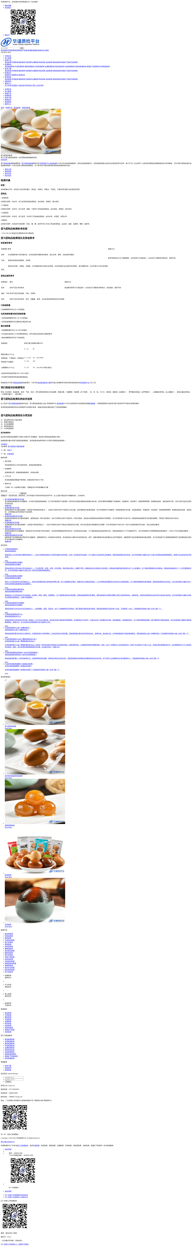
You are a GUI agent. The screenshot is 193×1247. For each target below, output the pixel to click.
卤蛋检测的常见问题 (12, 508)
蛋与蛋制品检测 (27, 163)
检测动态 (8, 73)
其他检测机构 (105, 66)
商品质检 (4, 50)
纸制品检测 (57, 62)
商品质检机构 (60, 66)
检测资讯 (15, 75)
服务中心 (8, 83)
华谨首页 (8, 56)
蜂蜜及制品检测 (10, 963)
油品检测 (49, 62)
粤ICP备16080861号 (8, 1142)
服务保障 (8, 171)
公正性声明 (39, 85)
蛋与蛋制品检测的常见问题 (14, 499)
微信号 (7, 35)
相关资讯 (8, 175)
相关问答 (8, 173)
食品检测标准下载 (44, 382)
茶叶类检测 (9, 955)
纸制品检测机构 (80, 66)
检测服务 (92, 403)
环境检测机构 (20, 66)
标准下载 (8, 68)
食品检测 (17, 50)
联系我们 (8, 7)
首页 (2, 107)
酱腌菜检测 (9, 948)
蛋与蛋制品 (12, 446)
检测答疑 (8, 77)
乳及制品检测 (9, 940)
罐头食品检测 (9, 969)
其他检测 (74, 62)
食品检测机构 (9, 66)
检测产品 (8, 60)
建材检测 (37, 50)
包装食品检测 (9, 961)
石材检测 (28, 62)
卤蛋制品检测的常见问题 (14, 516)
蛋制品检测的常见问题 (13, 529)
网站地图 (8, 5)
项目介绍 (8, 169)
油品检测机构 (70, 66)
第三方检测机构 (22, 1145)
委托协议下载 (30, 85)
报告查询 (8, 81)
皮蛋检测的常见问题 (12, 522)
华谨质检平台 (45, 163)
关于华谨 (8, 85)
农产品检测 (9, 972)
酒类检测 (8, 944)
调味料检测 (9, 965)
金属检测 (31, 50)
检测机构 (8, 64)
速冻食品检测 (9, 950)
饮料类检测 (9, 946)
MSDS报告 (45, 50)
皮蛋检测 (10, 454)
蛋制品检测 (26, 107)
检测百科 (8, 75)
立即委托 (4, 444)
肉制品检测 (9, 936)
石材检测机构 (40, 66)
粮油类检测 (9, 934)
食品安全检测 (9, 967)
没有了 (9, 450)
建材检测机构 (30, 66)
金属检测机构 (50, 66)
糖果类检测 (9, 953)
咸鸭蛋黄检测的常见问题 (14, 535)
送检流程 (21, 85)
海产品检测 (9, 942)
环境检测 (11, 50)
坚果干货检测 (9, 957)
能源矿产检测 (66, 62)
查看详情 (8, 505)
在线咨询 (4, 159)
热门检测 (8, 58)
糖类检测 (8, 938)
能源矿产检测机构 (93, 66)
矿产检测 (24, 50)
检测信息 (21, 75)
